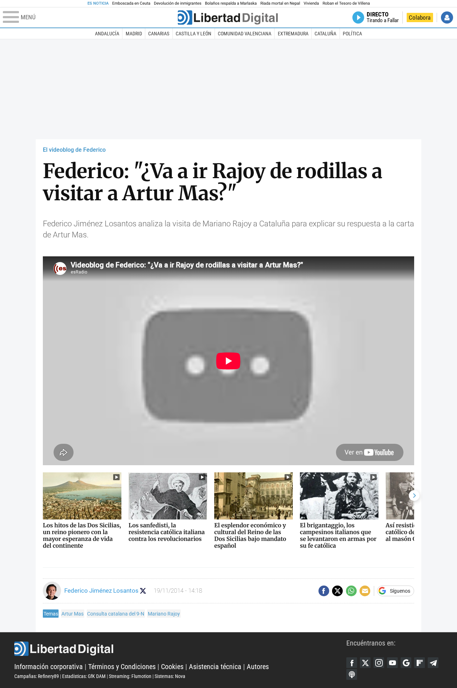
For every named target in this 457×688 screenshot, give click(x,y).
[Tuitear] (337, 591)
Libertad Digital (180, 649)
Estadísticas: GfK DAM (84, 676)
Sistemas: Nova (170, 676)
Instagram (378, 662)
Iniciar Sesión (447, 17)
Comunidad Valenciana (244, 33)
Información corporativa (48, 666)
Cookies (172, 666)
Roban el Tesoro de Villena (346, 3)
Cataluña (325, 33)
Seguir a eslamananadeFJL (143, 590)
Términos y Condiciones (122, 666)
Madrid (134, 33)
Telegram (433, 662)
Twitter (365, 662)
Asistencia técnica (215, 666)
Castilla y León (193, 33)
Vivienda (311, 3)
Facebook (351, 662)
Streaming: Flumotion (130, 676)
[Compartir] (323, 591)
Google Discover (406, 662)
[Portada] (227, 17)
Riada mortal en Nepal (280, 3)
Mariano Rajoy (164, 614)
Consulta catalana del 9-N (115, 614)
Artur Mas (72, 614)
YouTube (392, 662)
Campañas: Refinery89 (36, 676)
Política (352, 33)
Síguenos (400, 590)
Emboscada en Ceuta (131, 3)
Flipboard (419, 662)
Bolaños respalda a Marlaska (231, 3)
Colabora (420, 17)
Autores (258, 666)
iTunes (351, 674)
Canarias (158, 33)
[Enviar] (351, 591)
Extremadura (293, 33)
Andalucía (107, 33)
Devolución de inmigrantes (177, 3)
